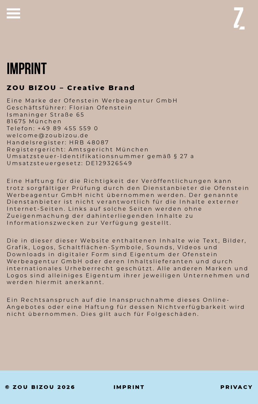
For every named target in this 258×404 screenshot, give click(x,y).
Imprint (129, 387)
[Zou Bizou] (239, 18)
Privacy (236, 387)
